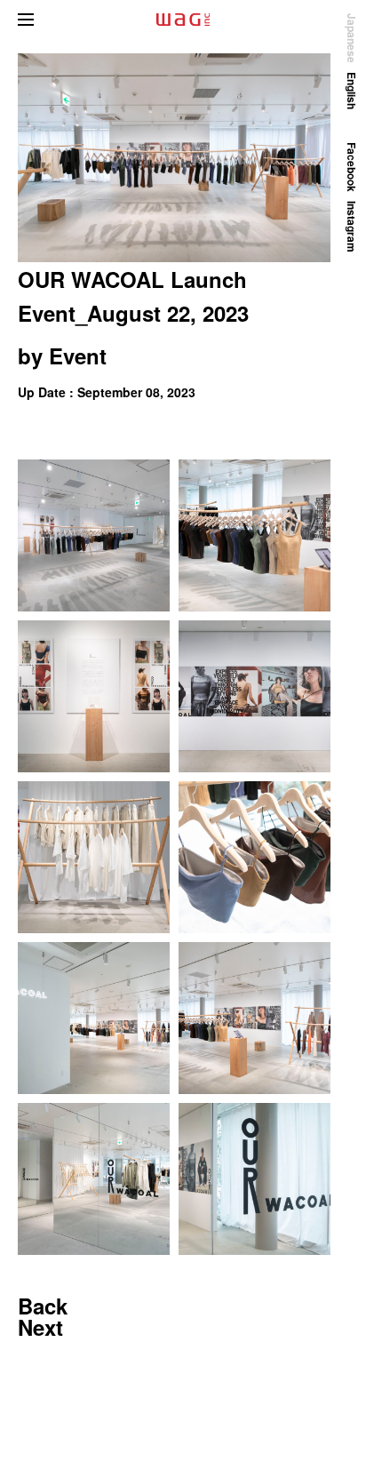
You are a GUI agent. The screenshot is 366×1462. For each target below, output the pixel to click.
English (352, 90)
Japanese (352, 38)
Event (78, 355)
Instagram (352, 226)
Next (40, 1327)
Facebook (352, 167)
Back (43, 1305)
